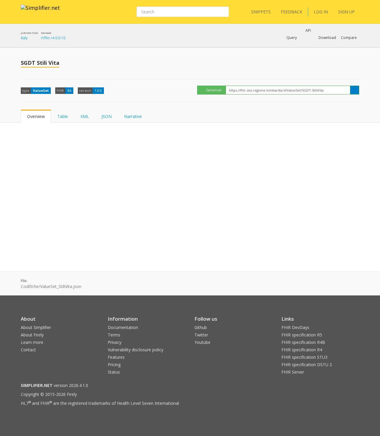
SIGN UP (346, 12)
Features (116, 357)
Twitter (201, 335)
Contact (28, 349)
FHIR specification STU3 (304, 357)
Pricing (114, 364)
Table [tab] (62, 116)
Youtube (202, 342)
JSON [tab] (107, 116)
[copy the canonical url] (354, 90)
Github (200, 327)
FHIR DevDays (295, 327)
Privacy (114, 342)
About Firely (32, 335)
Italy (24, 37)
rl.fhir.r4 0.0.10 (53, 37)
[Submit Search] (224, 11)
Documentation (123, 327)
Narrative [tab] (133, 116)
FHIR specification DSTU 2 (306, 364)
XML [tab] (84, 116)
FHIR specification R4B (303, 342)
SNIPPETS (261, 12)
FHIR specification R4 (301, 349)
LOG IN (321, 12)
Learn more (32, 342)
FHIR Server (292, 372)
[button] (292, 38)
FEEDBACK (291, 12)
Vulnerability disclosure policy (135, 349)
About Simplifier (36, 327)
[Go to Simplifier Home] (40, 11)
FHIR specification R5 (301, 335)
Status (114, 372)
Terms (114, 335)
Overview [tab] (36, 116)
